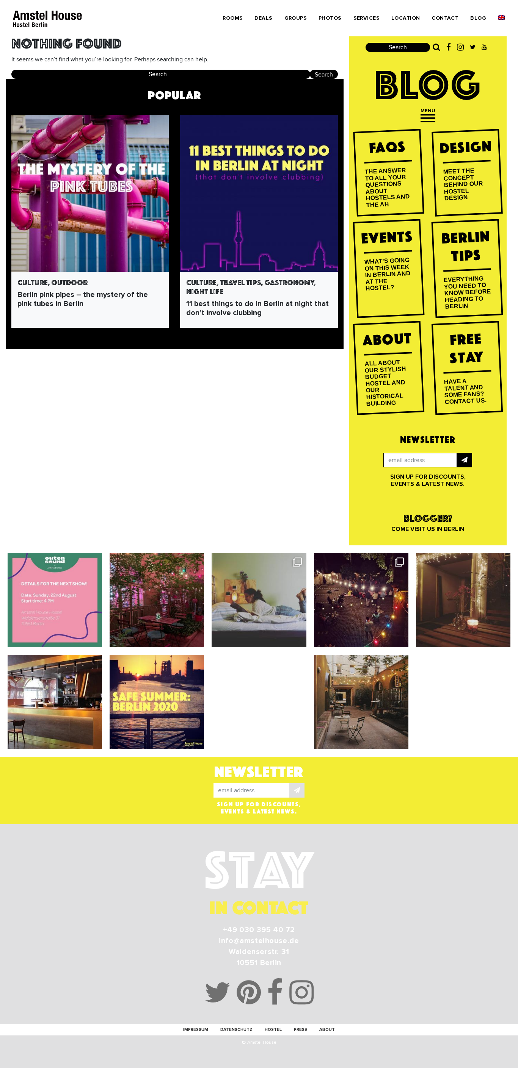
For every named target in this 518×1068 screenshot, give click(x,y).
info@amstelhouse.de (259, 940)
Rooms (233, 18)
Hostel (273, 1029)
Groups (295, 18)
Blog (478, 18)
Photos (330, 18)
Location (405, 18)
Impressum (195, 1029)
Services (366, 18)
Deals (263, 18)
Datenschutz (236, 1029)
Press (300, 1029)
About (327, 1029)
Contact (445, 18)
